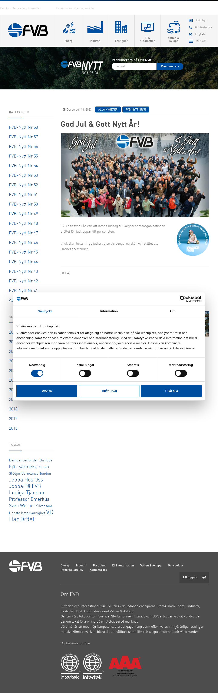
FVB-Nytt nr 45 (23, 252)
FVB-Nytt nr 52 (23, 185)
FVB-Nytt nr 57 (23, 137)
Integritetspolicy (72, 569)
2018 (13, 409)
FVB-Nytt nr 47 (23, 233)
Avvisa (47, 391)
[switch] (85, 373)
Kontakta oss (98, 569)
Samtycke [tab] (45, 311)
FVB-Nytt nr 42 (23, 281)
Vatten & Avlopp (151, 565)
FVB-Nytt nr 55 (23, 156)
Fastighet (99, 565)
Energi (65, 565)
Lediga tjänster (27, 493)
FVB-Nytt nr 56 (23, 147)
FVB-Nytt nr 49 (23, 214)
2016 (13, 428)
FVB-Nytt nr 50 (23, 204)
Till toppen (190, 577)
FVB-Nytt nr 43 (23, 272)
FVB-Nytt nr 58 (23, 127)
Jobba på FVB (25, 486)
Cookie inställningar (75, 643)
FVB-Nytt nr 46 (23, 243)
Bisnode (46, 460)
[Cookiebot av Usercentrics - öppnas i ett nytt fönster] (183, 299)
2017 (13, 419)
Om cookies (176, 565)
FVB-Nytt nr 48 (23, 224)
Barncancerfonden (24, 460)
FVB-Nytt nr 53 (23, 176)
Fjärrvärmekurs (25, 467)
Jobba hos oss (26, 480)
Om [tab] (172, 311)
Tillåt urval (109, 391)
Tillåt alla (171, 391)
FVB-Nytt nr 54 (23, 166)
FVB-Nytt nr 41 (23, 291)
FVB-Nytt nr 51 (23, 195)
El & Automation (123, 565)
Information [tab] (109, 311)
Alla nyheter (108, 109)
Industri (81, 565)
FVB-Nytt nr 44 (23, 262)
